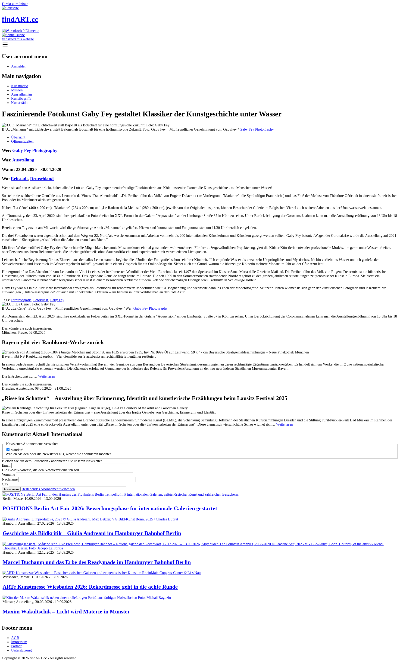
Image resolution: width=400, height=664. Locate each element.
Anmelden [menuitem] (18, 66)
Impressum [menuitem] (19, 642)
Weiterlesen (46, 376)
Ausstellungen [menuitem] (21, 94)
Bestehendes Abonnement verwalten (48, 489)
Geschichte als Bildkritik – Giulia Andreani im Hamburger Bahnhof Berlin (92, 533)
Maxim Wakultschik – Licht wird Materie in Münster (66, 612)
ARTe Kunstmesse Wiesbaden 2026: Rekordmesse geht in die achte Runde (90, 587)
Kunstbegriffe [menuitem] (21, 98)
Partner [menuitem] (16, 646)
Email (6, 465)
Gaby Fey (57, 300)
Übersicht (18, 137)
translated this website (18, 39)
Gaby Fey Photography (257, 129)
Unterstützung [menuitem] (21, 650)
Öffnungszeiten (22, 141)
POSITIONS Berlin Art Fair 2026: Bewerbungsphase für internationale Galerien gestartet (110, 508)
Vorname (8, 474)
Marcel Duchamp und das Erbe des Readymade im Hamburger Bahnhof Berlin (97, 562)
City (5, 484)
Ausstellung (23, 159)
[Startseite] (10, 8)
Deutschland (42, 178)
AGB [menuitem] (15, 638)
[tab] (204, 137)
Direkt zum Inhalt (15, 4)
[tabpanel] (200, 229)
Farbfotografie (21, 300)
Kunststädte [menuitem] (19, 103)
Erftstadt (19, 178)
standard (17, 450)
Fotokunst (40, 300)
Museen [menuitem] (17, 90)
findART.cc (20, 19)
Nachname (10, 479)
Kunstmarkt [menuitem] (19, 86)
